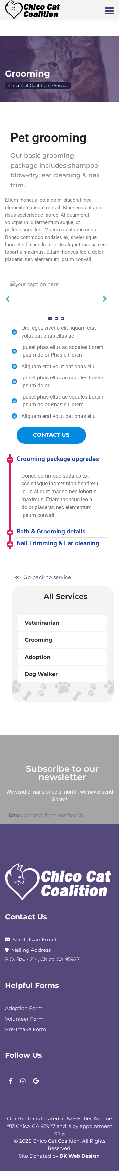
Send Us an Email (34, 939)
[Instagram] (23, 1081)
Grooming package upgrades (58, 459)
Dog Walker (41, 674)
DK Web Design (79, 1156)
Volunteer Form (24, 1019)
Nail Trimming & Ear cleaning (58, 543)
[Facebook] (10, 1081)
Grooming (38, 640)
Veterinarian (42, 623)
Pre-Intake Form (25, 1029)
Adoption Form (24, 1008)
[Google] (35, 1081)
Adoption (37, 657)
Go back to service (46, 577)
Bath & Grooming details (51, 531)
